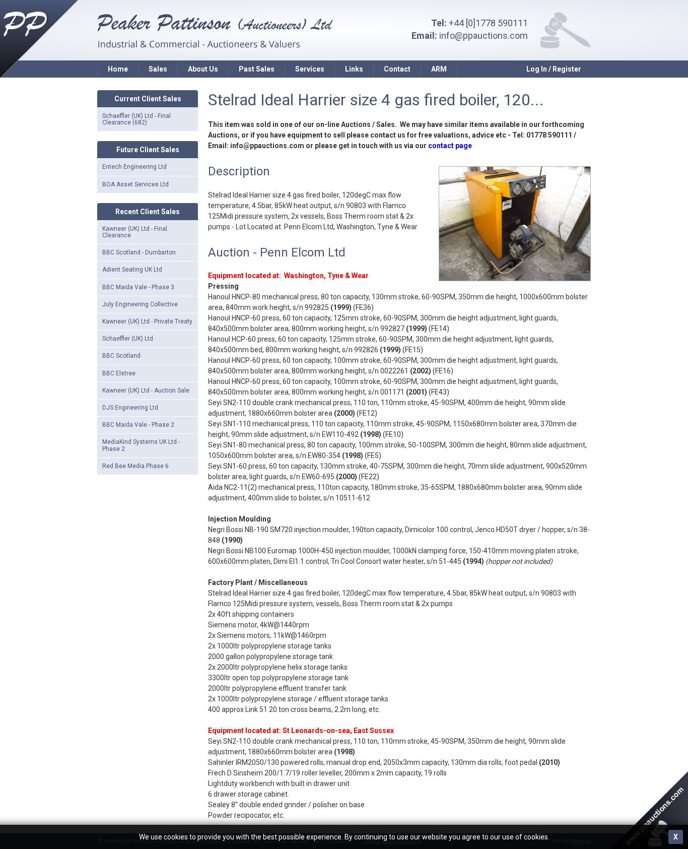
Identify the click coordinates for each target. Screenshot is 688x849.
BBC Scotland (121, 355)
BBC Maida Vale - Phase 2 (138, 424)
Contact (397, 69)
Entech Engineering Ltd (134, 166)
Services (309, 69)
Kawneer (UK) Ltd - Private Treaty (147, 321)
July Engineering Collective (140, 304)
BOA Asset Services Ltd (135, 184)
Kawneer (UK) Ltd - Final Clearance (134, 232)
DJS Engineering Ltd (130, 407)
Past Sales (256, 69)
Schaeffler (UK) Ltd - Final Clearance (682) (136, 119)
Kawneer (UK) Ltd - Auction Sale (145, 390)
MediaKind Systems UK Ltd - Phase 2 (141, 445)
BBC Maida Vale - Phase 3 (138, 287)
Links (354, 69)
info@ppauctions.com (483, 35)
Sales (158, 69)
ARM (439, 69)
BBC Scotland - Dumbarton (139, 252)
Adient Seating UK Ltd (132, 269)
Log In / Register (553, 69)
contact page (450, 146)
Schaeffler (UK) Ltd (127, 338)
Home (118, 69)
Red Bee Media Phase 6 (135, 466)
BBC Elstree (118, 373)
